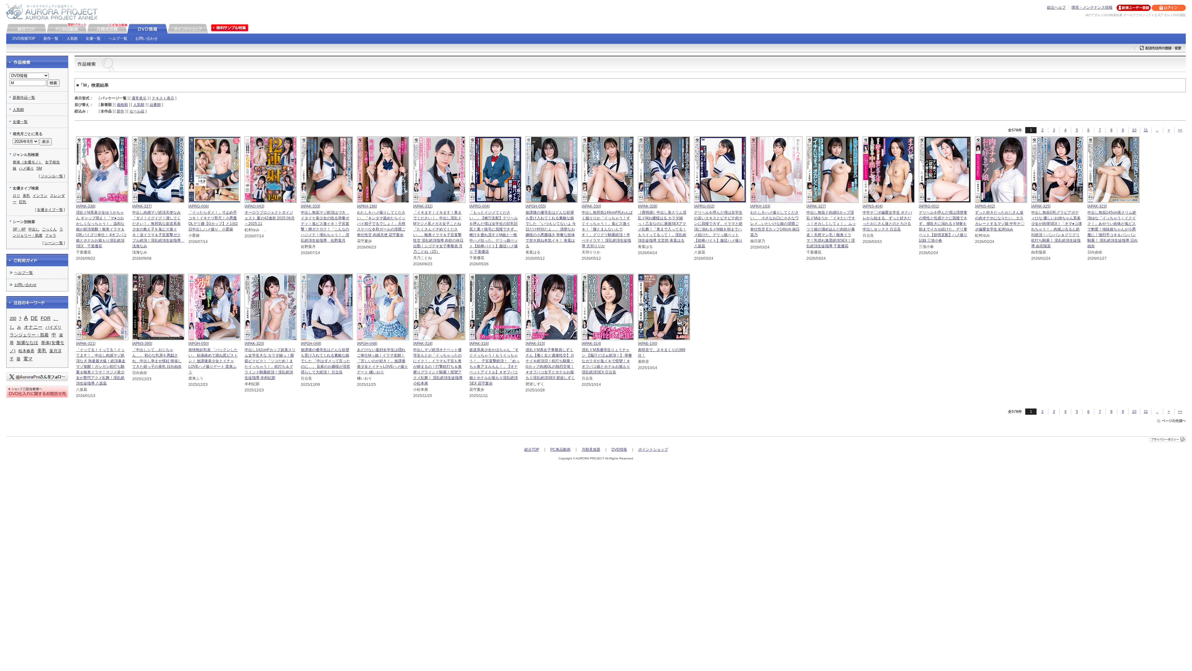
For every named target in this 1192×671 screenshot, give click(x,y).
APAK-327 (816, 206)
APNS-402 (985, 206)
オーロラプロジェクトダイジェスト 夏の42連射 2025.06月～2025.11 (270, 218)
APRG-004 (479, 206)
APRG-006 (198, 206)
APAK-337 (142, 206)
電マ (28, 358)
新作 (120, 111)
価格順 (122, 105)
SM (39, 168)
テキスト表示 (163, 98)
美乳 (26, 196)
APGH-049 (311, 343)
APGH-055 (535, 206)
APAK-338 (85, 206)
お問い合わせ (146, 38)
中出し (33, 229)
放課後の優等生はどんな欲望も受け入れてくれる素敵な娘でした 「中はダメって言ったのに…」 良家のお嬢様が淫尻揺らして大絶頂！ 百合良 (325, 361)
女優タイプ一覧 (50, 210)
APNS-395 (142, 343)
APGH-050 (198, 343)
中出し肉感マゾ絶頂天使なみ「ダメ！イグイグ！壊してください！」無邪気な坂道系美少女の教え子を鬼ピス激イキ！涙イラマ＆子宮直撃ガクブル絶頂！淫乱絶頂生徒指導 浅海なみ (158, 229)
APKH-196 (367, 206)
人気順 (72, 38)
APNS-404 (873, 206)
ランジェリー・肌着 (29, 335)
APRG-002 (704, 206)
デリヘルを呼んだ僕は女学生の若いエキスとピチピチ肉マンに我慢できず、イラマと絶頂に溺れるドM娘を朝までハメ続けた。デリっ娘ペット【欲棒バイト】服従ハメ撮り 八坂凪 (718, 229)
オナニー (33, 327)
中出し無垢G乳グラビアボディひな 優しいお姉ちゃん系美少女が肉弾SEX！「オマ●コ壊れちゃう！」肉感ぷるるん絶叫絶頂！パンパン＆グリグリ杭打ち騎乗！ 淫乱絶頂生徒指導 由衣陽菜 (1056, 229)
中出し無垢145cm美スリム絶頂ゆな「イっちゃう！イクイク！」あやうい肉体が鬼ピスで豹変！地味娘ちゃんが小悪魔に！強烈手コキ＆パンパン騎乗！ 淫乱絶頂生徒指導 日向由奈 (1112, 229)
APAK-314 (591, 343)
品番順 (155, 105)
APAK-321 (85, 343)
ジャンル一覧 (52, 176)
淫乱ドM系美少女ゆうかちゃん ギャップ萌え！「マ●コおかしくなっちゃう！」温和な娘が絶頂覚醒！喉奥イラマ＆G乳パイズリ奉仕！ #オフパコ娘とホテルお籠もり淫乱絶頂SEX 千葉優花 (101, 229)
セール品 (136, 111)
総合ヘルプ (1056, 7)
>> (1180, 130)
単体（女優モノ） (28, 162)
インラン (40, 196)
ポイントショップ (653, 449)
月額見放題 (591, 449)
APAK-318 (422, 343)
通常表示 (139, 98)
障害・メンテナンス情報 (1092, 7)
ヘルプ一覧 (118, 38)
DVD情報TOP (23, 38)
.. (1157, 130)
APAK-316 (479, 343)
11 (1146, 130)
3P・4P (19, 229)
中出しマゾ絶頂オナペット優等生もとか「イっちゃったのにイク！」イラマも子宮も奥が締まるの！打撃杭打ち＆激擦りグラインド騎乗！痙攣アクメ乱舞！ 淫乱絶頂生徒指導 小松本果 (438, 367)
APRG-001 (929, 206)
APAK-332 (422, 206)
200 (13, 318)
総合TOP (531, 449)
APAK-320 (254, 343)
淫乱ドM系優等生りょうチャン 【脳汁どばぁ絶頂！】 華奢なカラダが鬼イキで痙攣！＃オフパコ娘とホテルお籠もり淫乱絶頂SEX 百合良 (607, 361)
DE (34, 318)
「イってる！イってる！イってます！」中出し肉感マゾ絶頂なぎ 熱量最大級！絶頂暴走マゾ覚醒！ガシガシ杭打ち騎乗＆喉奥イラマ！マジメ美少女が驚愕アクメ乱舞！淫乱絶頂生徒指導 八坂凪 (100, 367)
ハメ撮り (26, 168)
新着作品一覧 (24, 97)
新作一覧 (50, 38)
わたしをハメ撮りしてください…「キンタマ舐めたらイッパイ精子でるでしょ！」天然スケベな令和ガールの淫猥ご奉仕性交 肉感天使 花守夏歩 (381, 223)
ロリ (16, 196)
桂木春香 (26, 351)
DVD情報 (619, 449)
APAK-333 (310, 206)
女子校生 (52, 162)
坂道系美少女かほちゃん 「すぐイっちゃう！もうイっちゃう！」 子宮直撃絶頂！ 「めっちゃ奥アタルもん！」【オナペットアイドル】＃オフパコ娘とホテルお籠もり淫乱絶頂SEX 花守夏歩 (494, 367)
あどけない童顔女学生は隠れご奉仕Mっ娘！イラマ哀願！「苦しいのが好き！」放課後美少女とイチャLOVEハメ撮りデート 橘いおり (382, 361)
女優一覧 (93, 38)
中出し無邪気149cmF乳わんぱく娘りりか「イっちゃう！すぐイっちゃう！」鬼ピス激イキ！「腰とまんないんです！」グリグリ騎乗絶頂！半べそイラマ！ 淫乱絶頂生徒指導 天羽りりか (607, 229)
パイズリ (53, 327)
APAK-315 (535, 343)
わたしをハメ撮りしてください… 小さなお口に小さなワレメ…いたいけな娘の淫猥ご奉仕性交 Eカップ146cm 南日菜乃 (775, 223)
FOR (46, 318)
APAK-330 (591, 206)
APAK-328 (647, 206)
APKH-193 (760, 206)
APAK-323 (1097, 206)
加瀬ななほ (27, 342)
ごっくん (49, 229)
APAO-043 (254, 206)
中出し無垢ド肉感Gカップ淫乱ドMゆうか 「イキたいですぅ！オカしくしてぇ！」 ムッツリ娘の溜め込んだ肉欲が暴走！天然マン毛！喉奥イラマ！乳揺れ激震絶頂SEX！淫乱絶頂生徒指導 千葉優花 (831, 229)
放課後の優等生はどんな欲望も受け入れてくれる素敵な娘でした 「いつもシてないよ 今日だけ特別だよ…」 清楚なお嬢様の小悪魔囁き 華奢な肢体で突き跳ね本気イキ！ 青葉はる (551, 229)
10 (1134, 130)
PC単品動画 (560, 449)
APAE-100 (647, 343)
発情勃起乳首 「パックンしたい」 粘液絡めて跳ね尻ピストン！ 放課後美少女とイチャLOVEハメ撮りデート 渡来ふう (213, 361)
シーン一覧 (53, 243)
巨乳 (22, 202)
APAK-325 (1041, 206)
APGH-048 (367, 343)
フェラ (50, 235)
